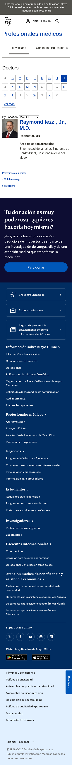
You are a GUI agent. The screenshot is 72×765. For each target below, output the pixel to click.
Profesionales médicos (32, 33)
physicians (19, 47)
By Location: (10, 117)
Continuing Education (48, 48)
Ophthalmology (12, 179)
